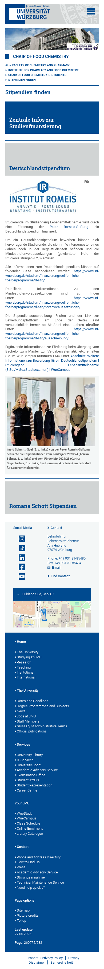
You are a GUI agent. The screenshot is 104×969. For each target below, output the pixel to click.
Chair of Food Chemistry (41, 56)
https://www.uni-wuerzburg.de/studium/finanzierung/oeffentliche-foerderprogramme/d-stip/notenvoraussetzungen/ (52, 302)
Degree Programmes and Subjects (43, 706)
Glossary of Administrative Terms (42, 726)
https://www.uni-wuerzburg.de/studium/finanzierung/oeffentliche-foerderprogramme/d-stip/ (52, 275)
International (26, 677)
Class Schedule (28, 823)
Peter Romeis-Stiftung (69, 227)
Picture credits (28, 915)
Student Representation (34, 785)
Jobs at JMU (26, 716)
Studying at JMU (29, 657)
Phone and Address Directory (39, 857)
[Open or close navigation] (91, 11)
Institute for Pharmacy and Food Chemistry (43, 70)
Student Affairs (28, 780)
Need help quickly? (31, 887)
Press (21, 867)
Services (23, 744)
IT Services (25, 760)
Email (56, 567)
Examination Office (31, 775)
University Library (30, 755)
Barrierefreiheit (61, 962)
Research (24, 662)
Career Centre (27, 790)
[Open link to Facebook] (19, 567)
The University (27, 652)
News (21, 711)
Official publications (32, 731)
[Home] (6, 65)
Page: (19, 943)
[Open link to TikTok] (19, 548)
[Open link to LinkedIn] (19, 557)
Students (58, 75)
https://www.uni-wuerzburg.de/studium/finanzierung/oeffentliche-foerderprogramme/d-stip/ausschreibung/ (52, 333)
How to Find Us (28, 862)
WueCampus (27, 818)
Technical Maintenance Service (40, 882)
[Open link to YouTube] (19, 576)
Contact (56, 528)
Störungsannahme (31, 877)
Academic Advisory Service (37, 770)
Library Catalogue (30, 834)
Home (21, 642)
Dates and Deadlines (32, 701)
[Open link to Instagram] (19, 539)
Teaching (24, 667)
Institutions (25, 672)
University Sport (29, 765)
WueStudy (24, 813)
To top (21, 921)
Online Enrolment (30, 828)
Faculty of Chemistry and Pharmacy (41, 65)
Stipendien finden (22, 80)
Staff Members (28, 721)
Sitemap (23, 910)
